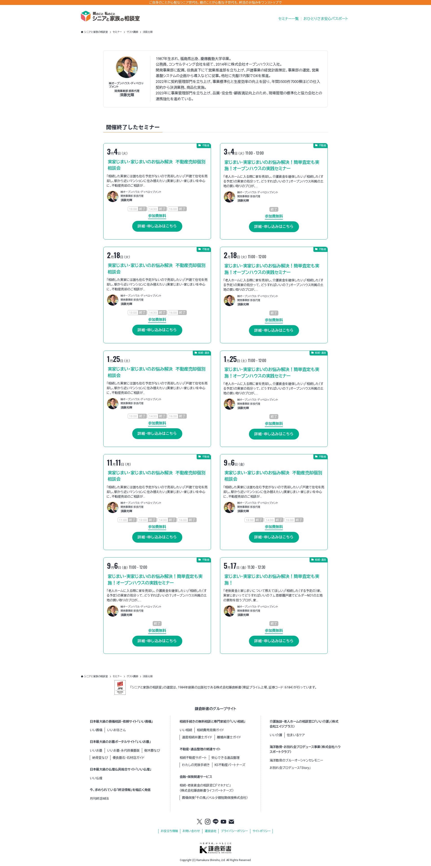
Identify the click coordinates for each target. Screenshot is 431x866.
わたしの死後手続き (196, 765)
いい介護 (276, 735)
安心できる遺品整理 (225, 757)
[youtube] (223, 822)
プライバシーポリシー (234, 831)
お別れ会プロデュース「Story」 (290, 768)
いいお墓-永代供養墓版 (123, 750)
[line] (215, 822)
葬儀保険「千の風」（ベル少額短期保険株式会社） (215, 797)
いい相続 (186, 730)
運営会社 (210, 831)
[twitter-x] (199, 822)
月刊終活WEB (99, 798)
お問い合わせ (191, 831)
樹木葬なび (152, 750)
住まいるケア (296, 735)
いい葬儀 (96, 730)
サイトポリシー (261, 831)
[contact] (231, 822)
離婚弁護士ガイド (229, 737)
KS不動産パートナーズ (230, 765)
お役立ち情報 (169, 831)
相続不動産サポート (193, 757)
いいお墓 (96, 750)
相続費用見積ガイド (210, 730)
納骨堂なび (100, 757)
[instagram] (207, 822)
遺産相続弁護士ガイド (197, 737)
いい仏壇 (96, 778)
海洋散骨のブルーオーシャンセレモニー (296, 760)
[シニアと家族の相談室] (110, 16)
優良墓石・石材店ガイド (129, 757)
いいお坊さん (116, 730)
